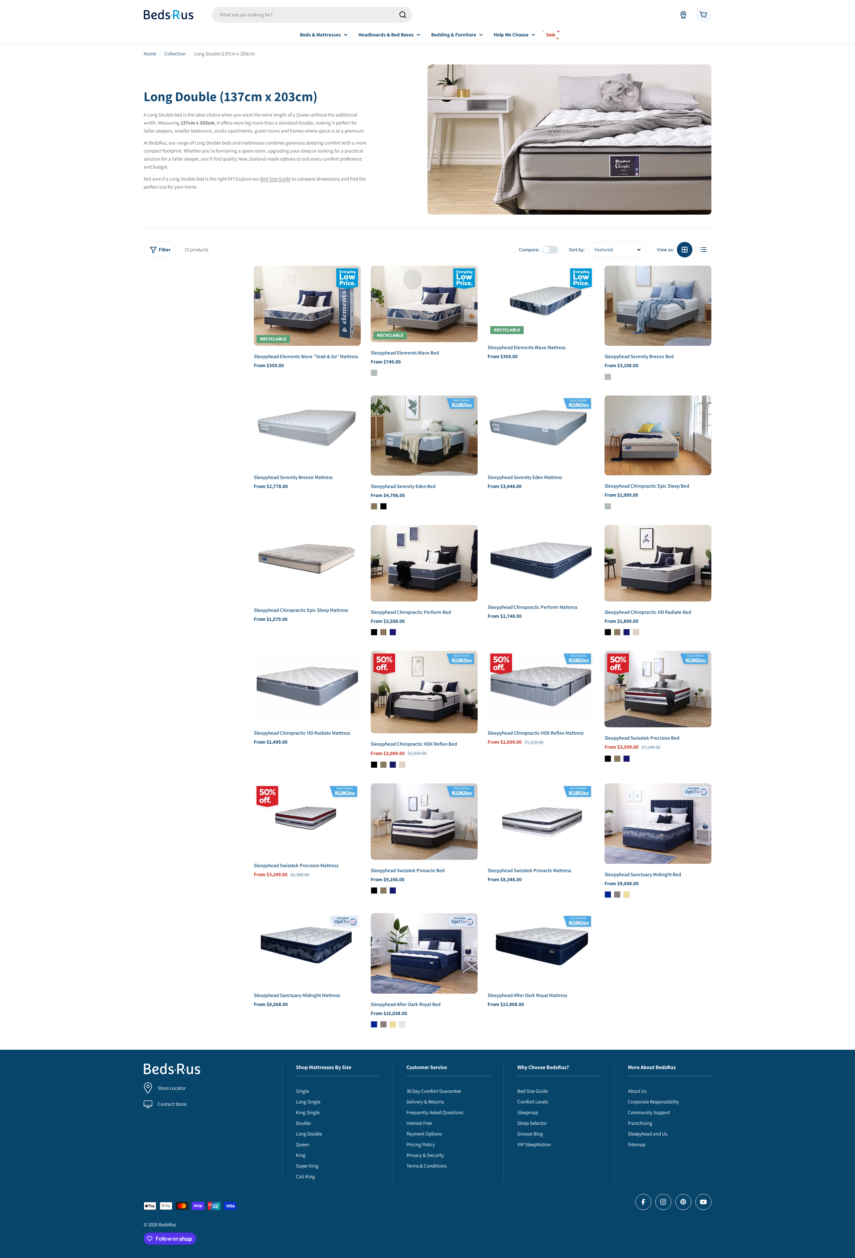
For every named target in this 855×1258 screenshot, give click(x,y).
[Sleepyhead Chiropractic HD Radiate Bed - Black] (608, 632)
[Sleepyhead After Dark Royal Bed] (424, 953)
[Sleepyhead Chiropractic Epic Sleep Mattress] (307, 562)
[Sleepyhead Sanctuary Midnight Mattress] (307, 948)
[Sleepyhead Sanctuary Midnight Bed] (658, 823)
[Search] (403, 15)
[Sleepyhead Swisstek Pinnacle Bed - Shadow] (383, 890)
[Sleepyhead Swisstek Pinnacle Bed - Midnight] (392, 890)
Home (150, 53)
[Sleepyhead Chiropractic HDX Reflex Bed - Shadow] (383, 764)
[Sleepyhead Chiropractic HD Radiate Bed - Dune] (636, 632)
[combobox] (312, 15)
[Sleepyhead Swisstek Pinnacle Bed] (424, 821)
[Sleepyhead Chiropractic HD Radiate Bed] (658, 563)
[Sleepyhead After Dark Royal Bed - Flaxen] (392, 1024)
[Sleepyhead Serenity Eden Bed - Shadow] (374, 506)
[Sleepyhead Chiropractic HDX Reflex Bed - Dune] (402, 764)
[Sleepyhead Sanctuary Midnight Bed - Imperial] (608, 894)
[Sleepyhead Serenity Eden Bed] (424, 436)
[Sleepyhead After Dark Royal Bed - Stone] (383, 1024)
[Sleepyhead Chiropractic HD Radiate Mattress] (307, 686)
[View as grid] (685, 250)
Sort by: (577, 249)
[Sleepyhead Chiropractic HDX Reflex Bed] (424, 692)
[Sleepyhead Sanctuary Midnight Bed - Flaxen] (626, 894)
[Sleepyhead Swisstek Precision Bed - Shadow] (617, 758)
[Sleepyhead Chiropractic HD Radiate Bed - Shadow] (617, 632)
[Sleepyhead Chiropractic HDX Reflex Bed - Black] (374, 764)
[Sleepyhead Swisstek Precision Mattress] (307, 818)
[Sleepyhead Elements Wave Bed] (424, 304)
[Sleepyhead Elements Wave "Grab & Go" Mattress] (307, 306)
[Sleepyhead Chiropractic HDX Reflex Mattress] (541, 686)
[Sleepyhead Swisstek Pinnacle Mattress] (541, 821)
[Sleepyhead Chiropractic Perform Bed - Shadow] (383, 632)
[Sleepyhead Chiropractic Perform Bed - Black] (374, 632)
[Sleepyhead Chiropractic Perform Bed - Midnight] (392, 632)
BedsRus (167, 1224)
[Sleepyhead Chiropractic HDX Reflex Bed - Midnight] (392, 764)
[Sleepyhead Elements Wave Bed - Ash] (374, 372)
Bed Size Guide (275, 179)
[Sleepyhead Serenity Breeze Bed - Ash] (608, 376)
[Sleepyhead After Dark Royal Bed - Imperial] (374, 1024)
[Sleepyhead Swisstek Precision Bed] (658, 689)
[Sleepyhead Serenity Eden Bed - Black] (383, 506)
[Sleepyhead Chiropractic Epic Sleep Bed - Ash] (608, 506)
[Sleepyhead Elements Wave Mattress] (541, 301)
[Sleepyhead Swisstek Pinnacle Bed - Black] (374, 890)
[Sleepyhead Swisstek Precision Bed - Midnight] (626, 758)
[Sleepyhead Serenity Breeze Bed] (658, 306)
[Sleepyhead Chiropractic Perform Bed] (424, 563)
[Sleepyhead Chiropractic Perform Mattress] (541, 560)
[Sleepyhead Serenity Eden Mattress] (541, 431)
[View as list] (703, 250)
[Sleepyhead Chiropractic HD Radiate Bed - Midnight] (626, 632)
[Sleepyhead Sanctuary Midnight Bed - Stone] (617, 894)
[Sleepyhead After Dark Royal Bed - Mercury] (402, 1024)
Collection (175, 53)
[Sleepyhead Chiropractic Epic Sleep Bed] (658, 436)
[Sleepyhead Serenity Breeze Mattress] (307, 431)
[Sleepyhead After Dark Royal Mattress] (541, 948)
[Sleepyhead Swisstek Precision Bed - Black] (608, 758)
